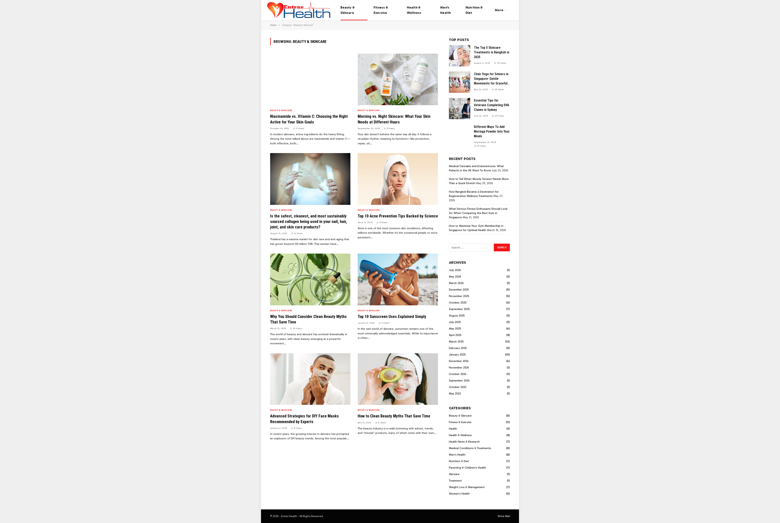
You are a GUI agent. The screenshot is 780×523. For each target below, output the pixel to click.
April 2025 (455, 335)
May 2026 (455, 276)
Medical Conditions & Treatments (470, 448)
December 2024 (459, 361)
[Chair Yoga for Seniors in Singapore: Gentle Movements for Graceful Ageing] (459, 82)
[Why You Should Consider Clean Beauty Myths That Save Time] (310, 279)
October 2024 (457, 374)
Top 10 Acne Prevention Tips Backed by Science (398, 216)
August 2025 (457, 315)
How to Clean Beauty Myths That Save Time (394, 416)
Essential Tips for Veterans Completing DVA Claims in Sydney (491, 105)
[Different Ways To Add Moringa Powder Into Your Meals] (459, 135)
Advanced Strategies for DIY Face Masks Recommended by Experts (304, 419)
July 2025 (455, 322)
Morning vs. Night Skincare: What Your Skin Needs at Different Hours (394, 119)
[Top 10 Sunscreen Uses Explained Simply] (398, 279)
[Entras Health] (298, 10)
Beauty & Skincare (347, 10)
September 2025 (459, 309)
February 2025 (458, 348)
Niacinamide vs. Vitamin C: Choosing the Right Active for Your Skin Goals (309, 119)
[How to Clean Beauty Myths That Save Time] (398, 379)
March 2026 (456, 283)
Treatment (455, 480)
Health (453, 428)
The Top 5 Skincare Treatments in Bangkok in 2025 (491, 52)
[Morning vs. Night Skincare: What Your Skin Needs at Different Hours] (398, 79)
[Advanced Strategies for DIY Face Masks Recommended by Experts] (310, 379)
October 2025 (458, 302)
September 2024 (459, 380)
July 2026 (455, 270)
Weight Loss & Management (467, 487)
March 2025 (456, 341)
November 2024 (459, 367)
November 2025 (459, 296)
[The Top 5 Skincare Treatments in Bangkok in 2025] (459, 55)
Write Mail (504, 516)
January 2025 (457, 354)
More (499, 10)
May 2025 (455, 328)
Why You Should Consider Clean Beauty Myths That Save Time (308, 319)
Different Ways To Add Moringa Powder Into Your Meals (492, 131)
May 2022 (455, 393)
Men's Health (457, 454)
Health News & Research (464, 441)
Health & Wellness (414, 10)
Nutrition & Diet (474, 10)
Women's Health (459, 493)
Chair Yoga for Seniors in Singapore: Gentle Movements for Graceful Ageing (491, 79)
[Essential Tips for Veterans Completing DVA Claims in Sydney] (459, 108)
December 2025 (459, 289)
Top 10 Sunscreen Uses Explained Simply (392, 316)
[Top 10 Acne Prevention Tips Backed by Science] (398, 179)
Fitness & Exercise (381, 10)
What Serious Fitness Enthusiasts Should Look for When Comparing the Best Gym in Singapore (478, 213)
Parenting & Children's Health (467, 467)
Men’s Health (445, 10)
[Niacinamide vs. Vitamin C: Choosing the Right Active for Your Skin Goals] (310, 79)
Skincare (454, 474)
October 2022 (457, 387)
